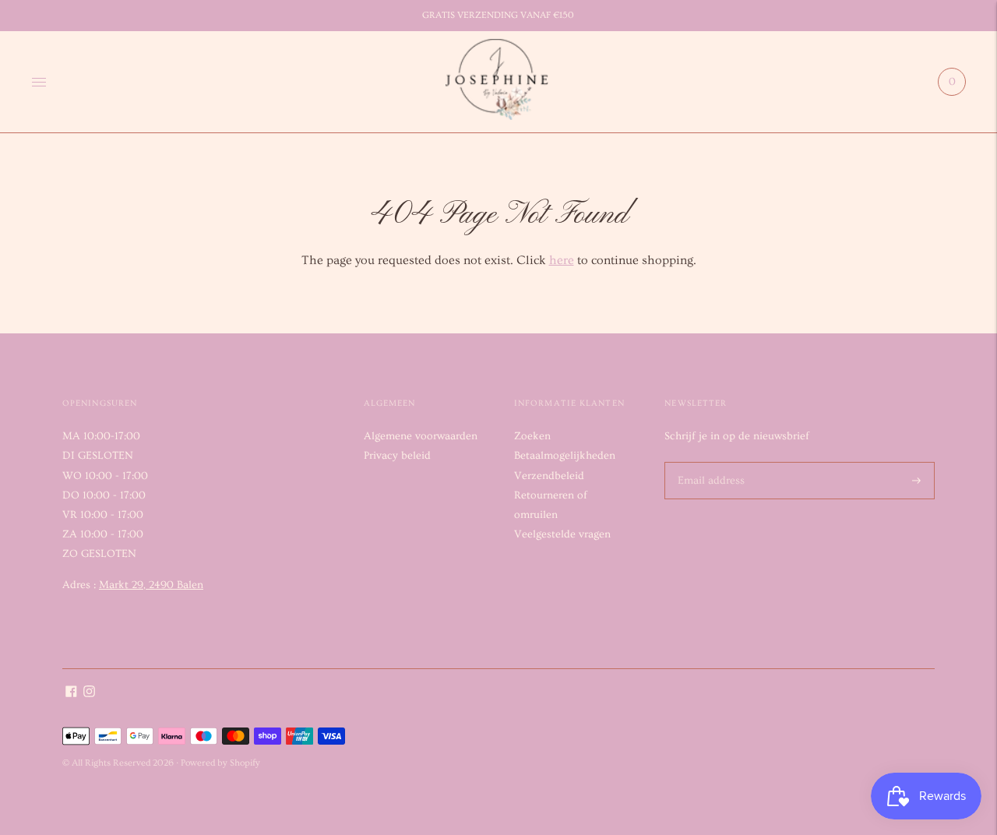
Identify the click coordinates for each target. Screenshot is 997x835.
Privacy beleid (397, 455)
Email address (708, 461)
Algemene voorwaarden (420, 436)
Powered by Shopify (220, 763)
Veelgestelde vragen (562, 534)
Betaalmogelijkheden (564, 455)
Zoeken (532, 436)
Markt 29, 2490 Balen (151, 585)
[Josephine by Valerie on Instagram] (89, 694)
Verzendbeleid (549, 476)
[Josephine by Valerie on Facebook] (71, 694)
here (561, 260)
